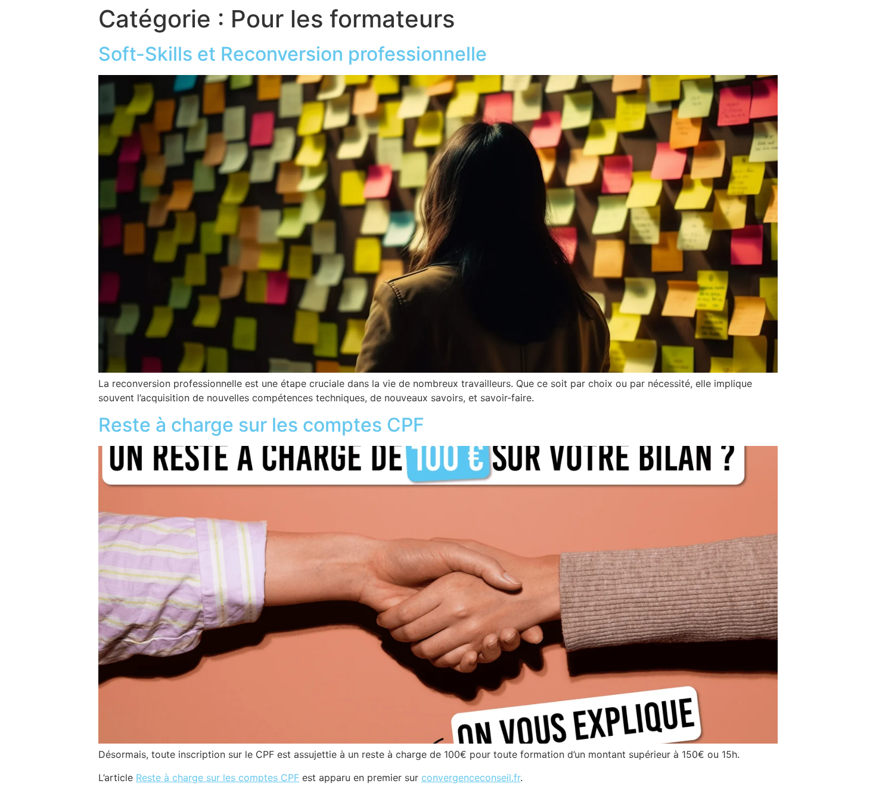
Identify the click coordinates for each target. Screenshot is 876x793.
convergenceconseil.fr (470, 777)
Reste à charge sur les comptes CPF (261, 424)
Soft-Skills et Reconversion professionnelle (292, 53)
